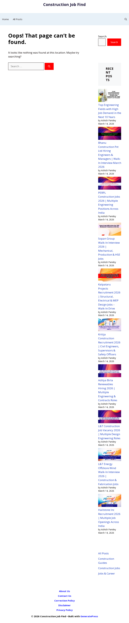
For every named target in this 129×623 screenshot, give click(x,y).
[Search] (49, 66)
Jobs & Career (106, 573)
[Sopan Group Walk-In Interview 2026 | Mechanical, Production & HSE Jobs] (109, 230)
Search (102, 36)
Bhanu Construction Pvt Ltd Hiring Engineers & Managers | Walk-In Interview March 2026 (109, 155)
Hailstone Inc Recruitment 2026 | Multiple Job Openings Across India (109, 518)
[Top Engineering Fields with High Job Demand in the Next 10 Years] (109, 96)
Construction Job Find (64, 4)
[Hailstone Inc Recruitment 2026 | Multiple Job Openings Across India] (109, 501)
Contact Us (64, 595)
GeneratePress (89, 616)
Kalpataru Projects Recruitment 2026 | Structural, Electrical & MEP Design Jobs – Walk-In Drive (109, 296)
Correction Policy (64, 600)
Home (5, 19)
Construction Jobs (109, 568)
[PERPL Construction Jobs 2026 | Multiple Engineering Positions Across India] (109, 184)
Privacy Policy (64, 610)
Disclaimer (64, 605)
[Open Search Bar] (126, 19)
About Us (64, 591)
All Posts (17, 19)
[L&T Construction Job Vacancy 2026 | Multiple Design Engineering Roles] (109, 417)
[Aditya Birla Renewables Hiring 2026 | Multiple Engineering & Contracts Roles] (109, 371)
